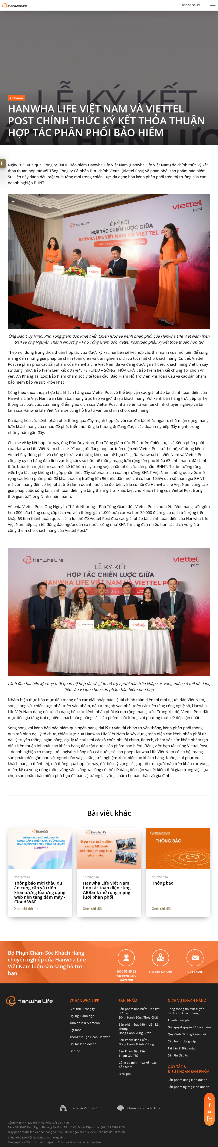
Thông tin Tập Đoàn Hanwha (90, 1037)
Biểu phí (125, 1074)
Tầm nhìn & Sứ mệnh (85, 1023)
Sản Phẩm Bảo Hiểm (133, 1053)
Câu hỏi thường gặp (182, 1041)
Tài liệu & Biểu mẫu (182, 1048)
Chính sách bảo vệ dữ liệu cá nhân (79, 1142)
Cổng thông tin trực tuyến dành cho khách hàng (186, 1011)
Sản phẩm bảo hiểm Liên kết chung (139, 1028)
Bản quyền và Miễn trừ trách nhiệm (30, 1142)
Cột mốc (75, 1030)
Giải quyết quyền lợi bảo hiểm (189, 1027)
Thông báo (163, 883)
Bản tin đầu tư (178, 1055)
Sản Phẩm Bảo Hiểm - (136, 1042)
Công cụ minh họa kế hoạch (138, 1065)
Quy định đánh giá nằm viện (188, 1034)
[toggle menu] (212, 5)
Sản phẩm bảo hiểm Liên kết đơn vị (139, 1013)
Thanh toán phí (179, 1020)
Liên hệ (75, 1051)
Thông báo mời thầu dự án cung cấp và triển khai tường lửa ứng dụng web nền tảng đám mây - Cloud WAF (39, 892)
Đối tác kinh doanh (83, 1044)
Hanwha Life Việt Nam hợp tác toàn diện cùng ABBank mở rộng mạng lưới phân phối (107, 890)
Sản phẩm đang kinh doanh (187, 1080)
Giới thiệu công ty (82, 1009)
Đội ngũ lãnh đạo (82, 1016)
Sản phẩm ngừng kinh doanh (188, 1087)
